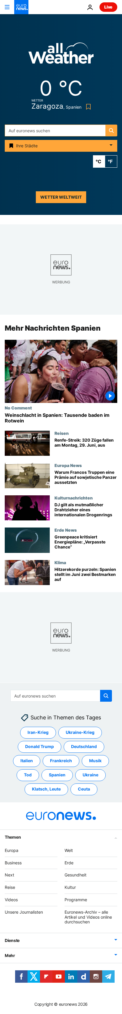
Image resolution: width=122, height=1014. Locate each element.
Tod (28, 774)
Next (9, 874)
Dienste (12, 940)
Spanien (57, 774)
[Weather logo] (61, 55)
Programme (76, 899)
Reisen (61, 433)
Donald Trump (39, 746)
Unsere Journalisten (24, 912)
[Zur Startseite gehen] (21, 7)
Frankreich (61, 760)
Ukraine (90, 774)
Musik (95, 760)
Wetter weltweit (61, 197)
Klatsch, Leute (46, 788)
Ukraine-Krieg (80, 732)
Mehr (10, 955)
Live (108, 6)
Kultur (70, 887)
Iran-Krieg (38, 732)
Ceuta (84, 788)
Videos (11, 899)
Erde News (65, 530)
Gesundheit (75, 874)
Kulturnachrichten (73, 497)
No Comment (18, 407)
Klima (60, 562)
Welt (69, 850)
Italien (26, 760)
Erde (69, 862)
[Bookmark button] (87, 107)
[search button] (111, 130)
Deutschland (84, 746)
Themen (13, 837)
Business (13, 862)
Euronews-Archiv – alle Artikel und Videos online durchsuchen (88, 917)
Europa (11, 850)
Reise (10, 887)
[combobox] (61, 130)
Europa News (68, 465)
